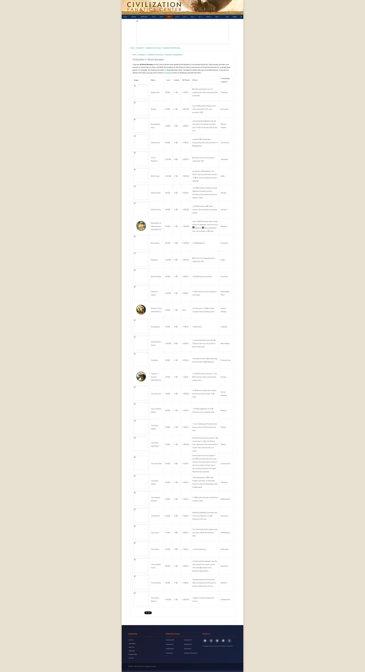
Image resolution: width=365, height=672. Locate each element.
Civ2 (192, 17)
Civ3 (184, 17)
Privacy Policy (133, 654)
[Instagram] (211, 641)
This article (167, 73)
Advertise (132, 651)
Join (227, 17)
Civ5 (168, 17)
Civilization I (169, 653)
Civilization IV (188, 644)
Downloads (144, 17)
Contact (131, 658)
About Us (131, 647)
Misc (216, 17)
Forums (133, 17)
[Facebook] (205, 641)
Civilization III (170, 648)
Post (149, 613)
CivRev (208, 17)
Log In (235, 17)
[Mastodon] (223, 641)
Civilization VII (170, 640)
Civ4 (176, 17)
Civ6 (161, 17)
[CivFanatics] (154, 13)
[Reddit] (217, 641)
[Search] (241, 17)
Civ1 (199, 17)
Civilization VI (188, 640)
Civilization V (170, 644)
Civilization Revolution (190, 653)
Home (125, 17)
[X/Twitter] (229, 641)
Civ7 (153, 17)
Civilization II (187, 648)
